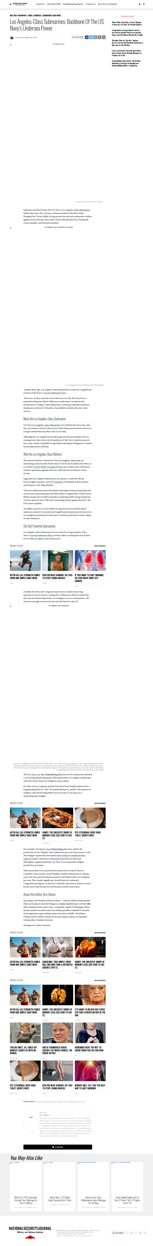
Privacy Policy (81, 1234)
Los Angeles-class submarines (46, 425)
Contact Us (90, 4)
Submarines (72, 1102)
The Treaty (71, 1232)
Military (60, 1102)
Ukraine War (78, 1232)
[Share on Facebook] (87, 37)
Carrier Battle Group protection (48, 467)
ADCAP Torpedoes (54, 482)
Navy (65, 1102)
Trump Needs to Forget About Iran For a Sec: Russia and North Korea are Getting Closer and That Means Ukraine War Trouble (127, 32)
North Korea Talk (62, 1232)
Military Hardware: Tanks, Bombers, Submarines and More (72, 1230)
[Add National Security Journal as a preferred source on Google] (77, 37)
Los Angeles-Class (49, 1102)
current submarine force (54, 393)
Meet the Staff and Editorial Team (66, 1234)
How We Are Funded (107, 4)
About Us (40, 4)
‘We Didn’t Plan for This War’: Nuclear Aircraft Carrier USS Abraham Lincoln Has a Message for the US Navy (127, 42)
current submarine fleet (41, 535)
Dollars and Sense (95, 1230)
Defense (38, 1102)
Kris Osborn (20, 37)
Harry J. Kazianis (19, 1207)
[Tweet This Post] (91, 37)
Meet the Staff (53, 4)
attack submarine (43, 777)
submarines (84, 210)
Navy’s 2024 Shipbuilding (51, 849)
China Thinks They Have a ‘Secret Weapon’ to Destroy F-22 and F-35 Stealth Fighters (127, 23)
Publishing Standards (73, 4)
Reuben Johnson (122, 1207)
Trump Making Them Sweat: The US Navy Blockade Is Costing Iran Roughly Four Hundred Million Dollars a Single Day (126, 63)
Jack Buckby (53, 1204)
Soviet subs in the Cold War (36, 446)
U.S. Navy (81, 1102)
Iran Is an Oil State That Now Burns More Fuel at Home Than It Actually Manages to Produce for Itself (126, 53)
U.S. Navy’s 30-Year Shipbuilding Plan (44, 774)
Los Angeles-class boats (69, 460)
